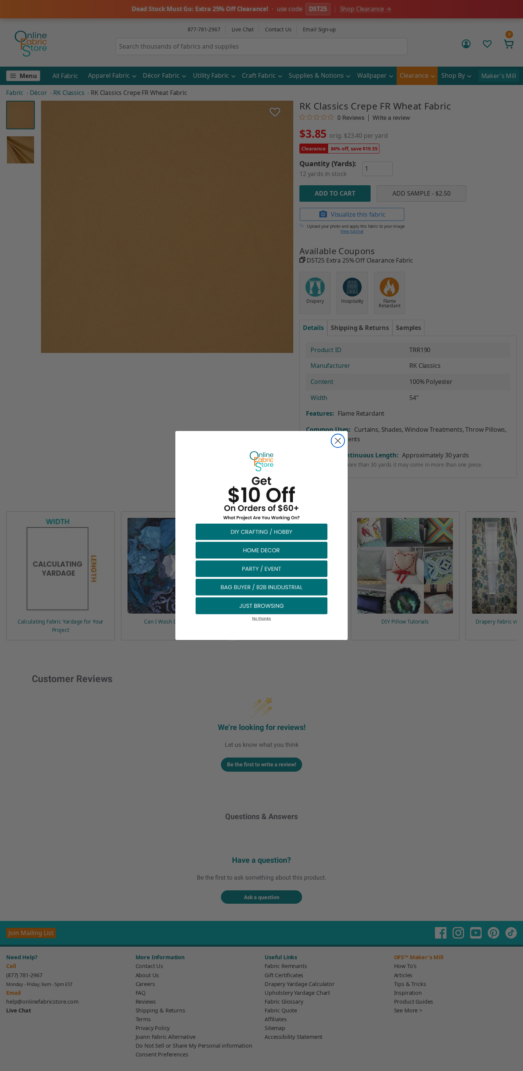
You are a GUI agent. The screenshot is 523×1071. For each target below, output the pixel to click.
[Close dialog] (338, 440)
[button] (261, 531)
